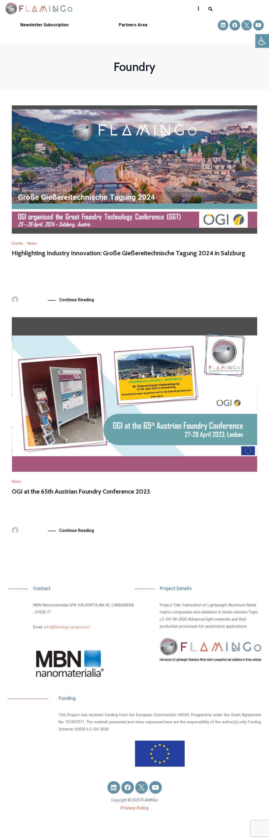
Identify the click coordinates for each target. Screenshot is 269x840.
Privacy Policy (135, 808)
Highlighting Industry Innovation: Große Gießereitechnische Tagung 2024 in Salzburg (128, 253)
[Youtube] (258, 25)
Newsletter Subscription (44, 24)
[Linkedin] (223, 25)
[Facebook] (235, 25)
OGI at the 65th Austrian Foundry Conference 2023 (81, 491)
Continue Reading (76, 299)
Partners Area (133, 24)
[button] (262, 41)
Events (17, 243)
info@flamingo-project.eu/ (67, 627)
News (32, 243)
